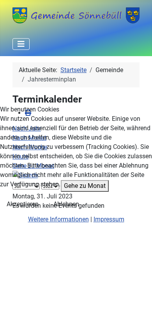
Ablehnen (66, 204)
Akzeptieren (23, 204)
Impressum (109, 219)
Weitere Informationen (58, 219)
